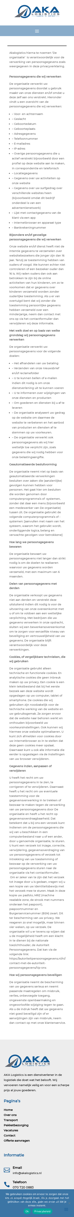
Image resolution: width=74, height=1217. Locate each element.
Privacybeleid (42, 1211)
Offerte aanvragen (17, 1140)
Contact (9, 1135)
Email (17, 1167)
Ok (27, 1211)
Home (8, 1110)
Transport (11, 1120)
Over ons (10, 1115)
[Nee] (69, 1203)
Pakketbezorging (16, 1125)
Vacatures (11, 1130)
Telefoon (20, 1182)
